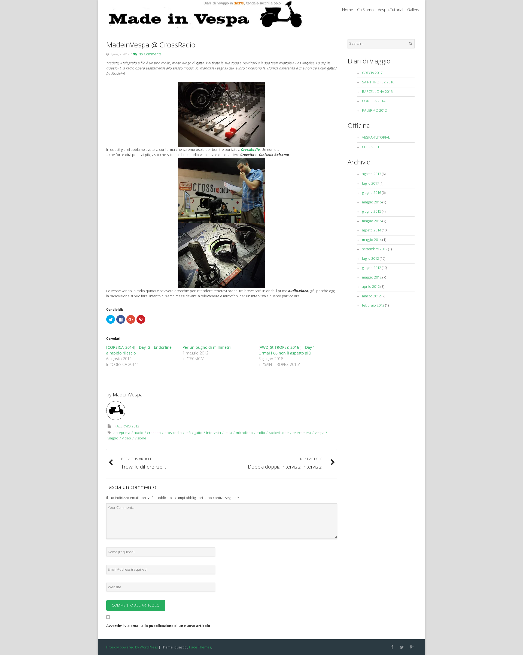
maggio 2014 (372, 239)
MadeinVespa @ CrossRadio (151, 45)
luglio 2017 (370, 183)
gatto (198, 432)
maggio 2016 (372, 202)
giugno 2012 (371, 267)
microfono (244, 432)
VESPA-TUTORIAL (376, 137)
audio (138, 432)
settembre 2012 (374, 248)
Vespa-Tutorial (390, 9)
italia (228, 432)
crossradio (173, 432)
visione (140, 438)
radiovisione (279, 432)
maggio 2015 (372, 220)
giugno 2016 (371, 192)
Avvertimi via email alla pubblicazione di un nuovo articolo (158, 625)
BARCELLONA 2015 (377, 91)
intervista (213, 432)
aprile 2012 (371, 286)
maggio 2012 (372, 277)
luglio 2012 (370, 258)
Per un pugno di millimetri (207, 347)
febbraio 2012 (373, 305)
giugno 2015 (371, 211)
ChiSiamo (365, 9)
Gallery (413, 9)
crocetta (154, 432)
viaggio (113, 438)
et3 (188, 432)
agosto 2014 (371, 230)
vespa (319, 432)
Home (347, 9)
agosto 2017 (371, 173)
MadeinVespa (127, 394)
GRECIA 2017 (372, 72)
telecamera (302, 432)
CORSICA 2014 (373, 100)
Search (410, 43)
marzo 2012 (371, 295)
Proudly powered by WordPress (132, 647)
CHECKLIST (370, 146)
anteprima (122, 432)
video (126, 438)
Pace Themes (200, 647)
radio (261, 432)
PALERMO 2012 (126, 426)
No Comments (149, 53)
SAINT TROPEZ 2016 (378, 81)
